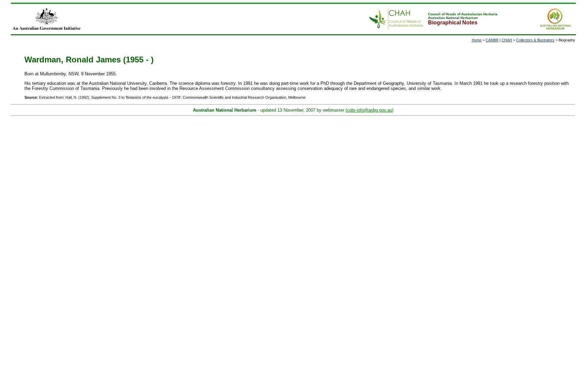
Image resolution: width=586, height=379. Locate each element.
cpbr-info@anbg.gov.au (369, 110)
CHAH (507, 40)
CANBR (492, 40)
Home (477, 40)
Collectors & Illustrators (535, 40)
